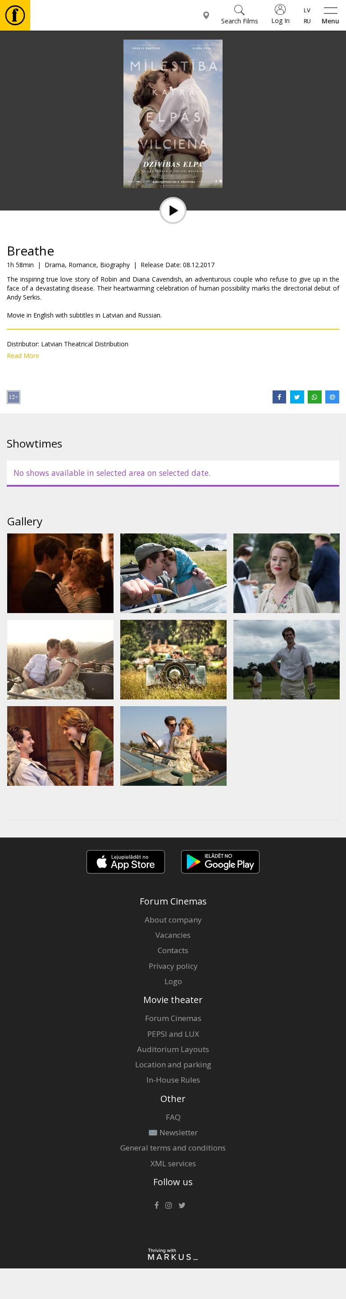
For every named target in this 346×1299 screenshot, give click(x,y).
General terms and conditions (173, 1147)
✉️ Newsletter (173, 1132)
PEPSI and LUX (173, 1034)
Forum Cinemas (173, 1018)
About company (173, 919)
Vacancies (173, 935)
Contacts (173, 950)
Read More (23, 355)
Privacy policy (173, 966)
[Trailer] (173, 210)
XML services (173, 1163)
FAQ (173, 1117)
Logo (173, 981)
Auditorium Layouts (173, 1049)
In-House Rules (173, 1080)
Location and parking (173, 1064)
